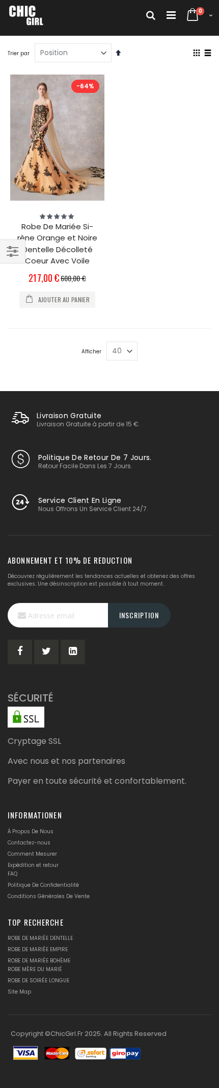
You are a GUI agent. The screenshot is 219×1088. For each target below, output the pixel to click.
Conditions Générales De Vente (49, 896)
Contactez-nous (29, 843)
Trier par (19, 53)
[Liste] (207, 53)
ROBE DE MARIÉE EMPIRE (38, 949)
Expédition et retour (33, 865)
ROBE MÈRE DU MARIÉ (35, 969)
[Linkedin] (73, 652)
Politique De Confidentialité (43, 885)
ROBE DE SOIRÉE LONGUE (38, 980)
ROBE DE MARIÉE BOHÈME (39, 960)
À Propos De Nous (30, 831)
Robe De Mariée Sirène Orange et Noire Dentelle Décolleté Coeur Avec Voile (57, 244)
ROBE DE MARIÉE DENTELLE (40, 938)
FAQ (12, 874)
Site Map (19, 992)
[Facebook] (20, 652)
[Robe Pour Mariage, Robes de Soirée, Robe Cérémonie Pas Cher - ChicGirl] (26, 15)
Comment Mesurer (32, 854)
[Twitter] (46, 652)
